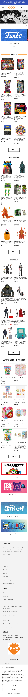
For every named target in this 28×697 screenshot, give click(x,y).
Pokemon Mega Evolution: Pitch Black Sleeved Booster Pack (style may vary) (6, 96)
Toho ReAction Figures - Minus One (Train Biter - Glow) (20, 222)
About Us (6, 592)
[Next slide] (17, 25)
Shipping (5, 576)
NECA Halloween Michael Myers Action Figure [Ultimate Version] (6, 343)
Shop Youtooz (13, 494)
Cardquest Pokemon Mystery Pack (6, 139)
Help (4, 563)
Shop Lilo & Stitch (13, 516)
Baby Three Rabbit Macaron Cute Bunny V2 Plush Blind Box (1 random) (20, 422)
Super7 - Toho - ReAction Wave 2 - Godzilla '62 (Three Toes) (6, 177)
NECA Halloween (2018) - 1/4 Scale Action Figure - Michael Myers (7, 321)
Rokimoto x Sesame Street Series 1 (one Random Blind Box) (6, 444)
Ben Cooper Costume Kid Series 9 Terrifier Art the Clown (20, 299)
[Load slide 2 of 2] (15, 25)
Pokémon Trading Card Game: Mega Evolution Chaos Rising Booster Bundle (20, 74)
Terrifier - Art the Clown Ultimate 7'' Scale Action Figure (20, 278)
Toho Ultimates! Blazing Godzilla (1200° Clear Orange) (20, 242)
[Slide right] (17, 47)
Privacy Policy (6, 681)
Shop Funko (13, 43)
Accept (14, 685)
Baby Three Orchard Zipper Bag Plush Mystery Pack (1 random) (6, 422)
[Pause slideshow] (26, 25)
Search (5, 573)
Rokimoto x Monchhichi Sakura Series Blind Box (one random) (7, 401)
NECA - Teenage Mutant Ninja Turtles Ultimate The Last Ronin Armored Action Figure (7, 300)
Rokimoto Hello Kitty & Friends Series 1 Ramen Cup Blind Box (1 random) (7, 379)
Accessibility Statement (10, 611)
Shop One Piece (13, 534)
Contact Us (6, 566)
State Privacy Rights (9, 580)
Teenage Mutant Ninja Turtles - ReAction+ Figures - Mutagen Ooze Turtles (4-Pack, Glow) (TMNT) (7, 200)
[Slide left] (10, 47)
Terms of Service (8, 599)
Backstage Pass (7, 569)
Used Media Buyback (9, 615)
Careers (5, 596)
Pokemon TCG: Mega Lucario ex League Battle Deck (6, 73)
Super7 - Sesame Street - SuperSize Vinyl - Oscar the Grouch (20, 198)
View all (14, 150)
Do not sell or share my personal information (12, 607)
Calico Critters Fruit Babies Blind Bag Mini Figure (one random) (19, 401)
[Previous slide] (10, 25)
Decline (13, 689)
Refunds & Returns (8, 583)
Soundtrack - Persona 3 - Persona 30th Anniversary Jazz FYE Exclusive (20, 118)
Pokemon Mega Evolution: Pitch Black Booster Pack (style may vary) (7, 118)
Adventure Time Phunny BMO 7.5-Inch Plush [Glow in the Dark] (20, 342)
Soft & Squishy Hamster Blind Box (20, 378)
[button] (3, 7)
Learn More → (7, 554)
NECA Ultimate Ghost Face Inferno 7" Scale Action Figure (6, 278)
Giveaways (5, 631)
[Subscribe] (22, 664)
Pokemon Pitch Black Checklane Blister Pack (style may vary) (20, 95)
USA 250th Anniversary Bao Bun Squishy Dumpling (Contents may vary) (20, 140)
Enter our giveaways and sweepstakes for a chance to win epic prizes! (13, 637)
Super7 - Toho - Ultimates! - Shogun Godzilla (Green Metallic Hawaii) (20, 177)
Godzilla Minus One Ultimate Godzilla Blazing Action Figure (7, 222)
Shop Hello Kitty (13, 477)
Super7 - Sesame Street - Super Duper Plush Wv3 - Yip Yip (7, 242)
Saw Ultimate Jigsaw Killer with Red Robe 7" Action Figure (20, 321)
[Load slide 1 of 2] (13, 25)
